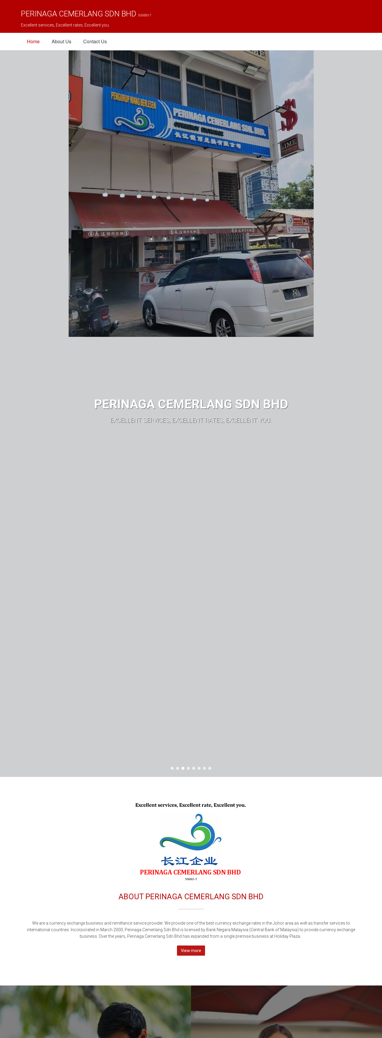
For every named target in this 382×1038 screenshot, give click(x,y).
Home (33, 41)
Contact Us (95, 41)
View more (191, 950)
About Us (61, 41)
